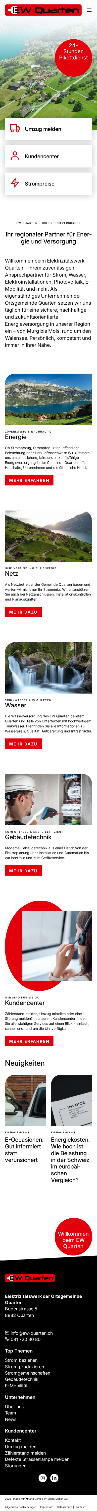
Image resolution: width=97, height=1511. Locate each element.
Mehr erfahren (29, 480)
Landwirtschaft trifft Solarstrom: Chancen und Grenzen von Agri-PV (70, 1156)
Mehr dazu (23, 612)
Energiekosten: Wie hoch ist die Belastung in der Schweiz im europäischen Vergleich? (24, 1160)
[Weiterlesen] (25, 1100)
